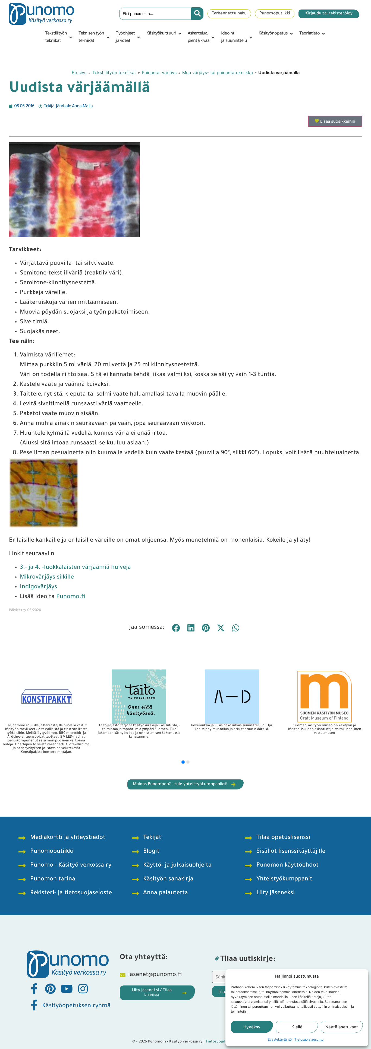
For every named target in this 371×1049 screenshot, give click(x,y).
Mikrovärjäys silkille (47, 577)
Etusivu (79, 72)
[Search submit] (197, 13)
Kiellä (297, 1026)
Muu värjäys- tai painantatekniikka (217, 72)
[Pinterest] (50, 988)
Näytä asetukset (341, 1026)
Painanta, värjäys (159, 72)
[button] (59, 37)
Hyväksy (251, 1026)
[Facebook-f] (34, 988)
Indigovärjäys (38, 587)
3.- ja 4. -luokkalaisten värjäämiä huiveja (75, 568)
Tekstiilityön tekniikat (114, 72)
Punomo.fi (70, 597)
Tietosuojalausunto (308, 1039)
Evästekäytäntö (280, 1039)
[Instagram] (82, 988)
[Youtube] (66, 988)
